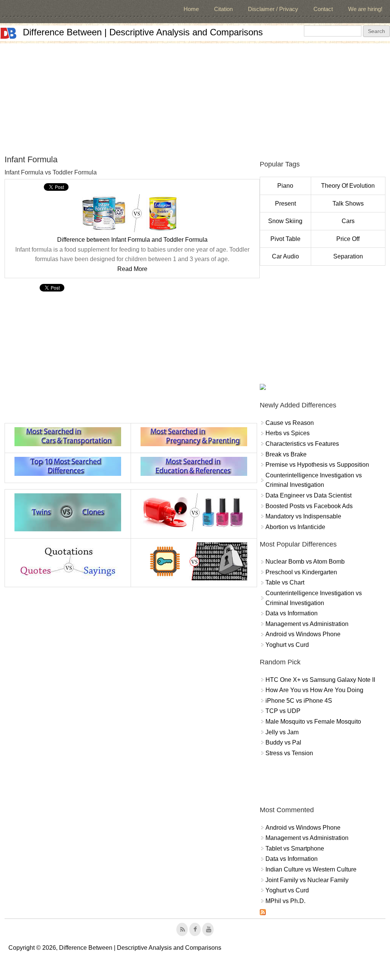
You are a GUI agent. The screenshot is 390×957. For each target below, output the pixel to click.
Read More (132, 269)
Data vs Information (291, 613)
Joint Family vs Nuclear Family (306, 880)
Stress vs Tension (289, 753)
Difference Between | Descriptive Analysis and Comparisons (143, 32)
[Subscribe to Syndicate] (263, 913)
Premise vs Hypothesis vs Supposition (317, 464)
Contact (323, 9)
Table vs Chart (284, 582)
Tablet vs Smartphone (294, 848)
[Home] (8, 33)
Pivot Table (285, 239)
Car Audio (285, 256)
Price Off (348, 239)
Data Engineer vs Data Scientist (308, 495)
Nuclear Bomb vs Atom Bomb (305, 561)
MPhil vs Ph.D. (285, 901)
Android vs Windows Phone (302, 634)
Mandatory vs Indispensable (303, 516)
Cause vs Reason (289, 423)
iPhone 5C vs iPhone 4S (298, 700)
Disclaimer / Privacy (273, 9)
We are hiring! (365, 9)
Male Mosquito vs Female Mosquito (313, 721)
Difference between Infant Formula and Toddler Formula (132, 239)
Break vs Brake (286, 454)
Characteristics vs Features (302, 443)
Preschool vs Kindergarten (301, 572)
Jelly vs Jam (282, 732)
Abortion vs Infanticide (295, 527)
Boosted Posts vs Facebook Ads (309, 506)
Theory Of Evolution (348, 185)
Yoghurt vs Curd (287, 645)
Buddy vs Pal (283, 742)
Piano (285, 185)
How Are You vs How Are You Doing (314, 690)
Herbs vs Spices (287, 433)
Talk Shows (348, 203)
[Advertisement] (195, 96)
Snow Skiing (285, 221)
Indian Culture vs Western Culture (310, 869)
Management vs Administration (306, 624)
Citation (223, 9)
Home (191, 9)
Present (285, 203)
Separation (348, 256)
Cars (348, 221)
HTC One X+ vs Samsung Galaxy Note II (320, 680)
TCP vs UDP (282, 711)
